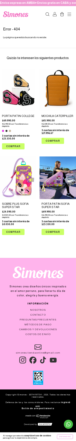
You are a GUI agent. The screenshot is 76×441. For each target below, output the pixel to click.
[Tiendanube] (38, 417)
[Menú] (69, 14)
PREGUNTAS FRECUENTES (38, 319)
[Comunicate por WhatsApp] (68, 424)
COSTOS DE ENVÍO (38, 334)
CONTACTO (38, 314)
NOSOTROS (38, 309)
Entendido (65, 437)
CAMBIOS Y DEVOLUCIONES (38, 329)
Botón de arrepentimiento (38, 408)
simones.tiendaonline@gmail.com (38, 352)
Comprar (13, 146)
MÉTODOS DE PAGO (38, 324)
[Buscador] (47, 14)
